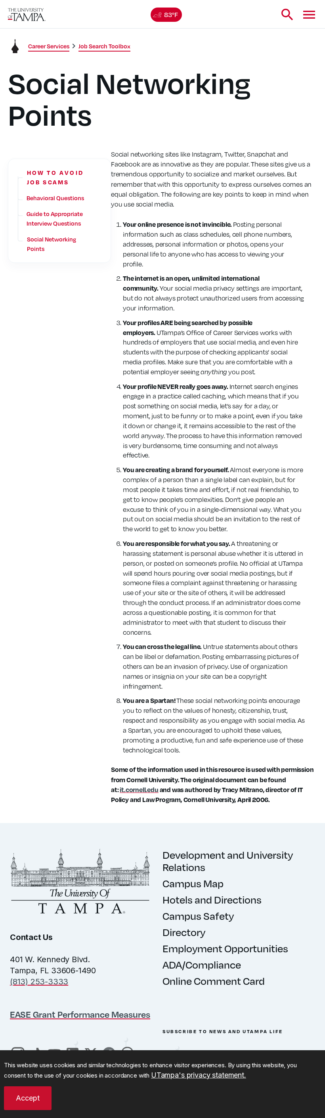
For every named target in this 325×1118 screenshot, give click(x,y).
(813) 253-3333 (39, 981)
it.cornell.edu (139, 789)
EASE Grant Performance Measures (80, 1014)
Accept (28, 1098)
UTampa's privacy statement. (198, 1075)
